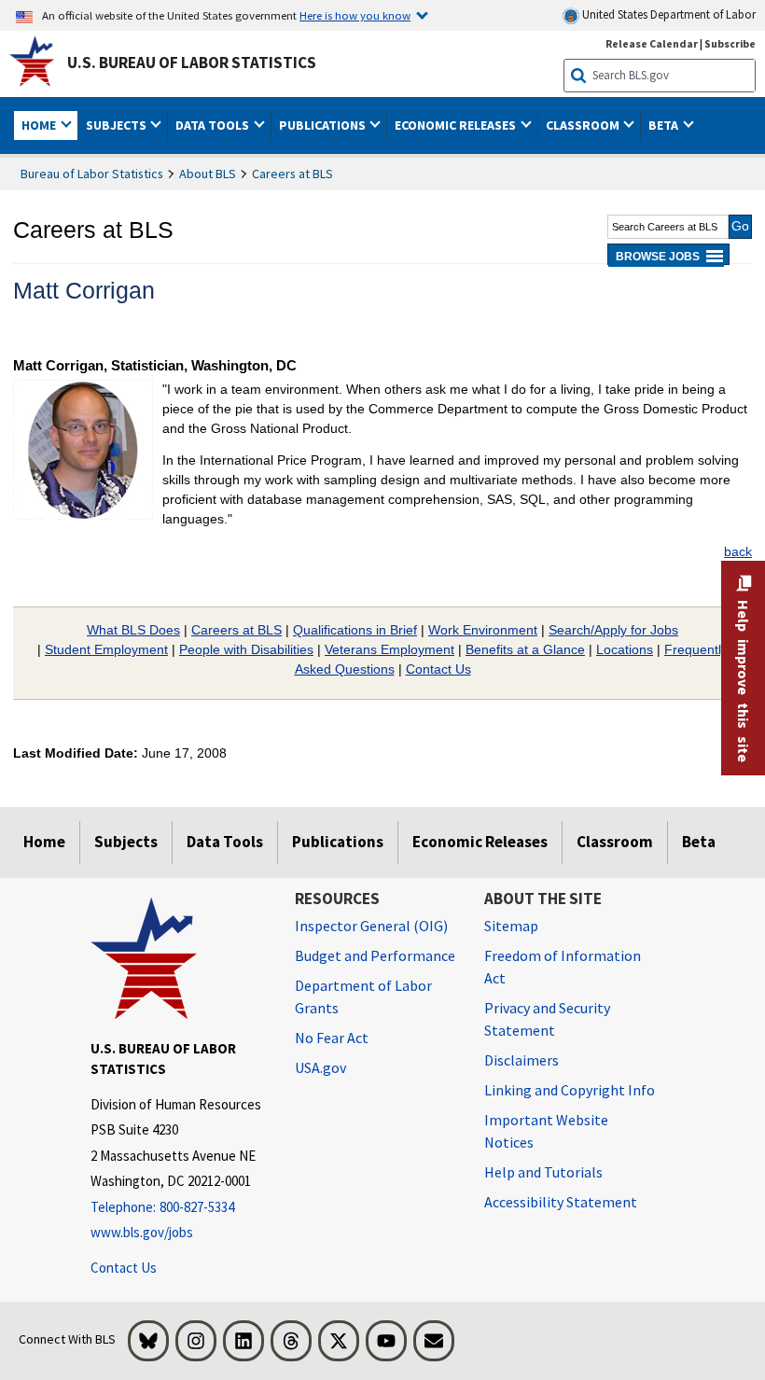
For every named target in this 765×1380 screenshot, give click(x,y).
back (738, 551)
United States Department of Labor (667, 14)
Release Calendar (651, 43)
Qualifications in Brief (355, 629)
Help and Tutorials (543, 1172)
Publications (337, 841)
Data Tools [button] (213, 125)
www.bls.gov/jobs (141, 1232)
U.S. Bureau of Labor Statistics (191, 62)
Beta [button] (664, 125)
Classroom (615, 841)
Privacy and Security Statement (547, 1018)
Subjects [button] (117, 125)
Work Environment (482, 629)
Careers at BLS (292, 173)
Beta (699, 841)
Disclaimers (521, 1060)
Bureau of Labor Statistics (92, 173)
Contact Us (438, 669)
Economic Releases (480, 841)
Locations (624, 649)
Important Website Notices (546, 1130)
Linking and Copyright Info (569, 1089)
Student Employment (106, 649)
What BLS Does (133, 629)
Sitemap (511, 925)
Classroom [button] (584, 125)
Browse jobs (658, 256)
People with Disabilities (246, 649)
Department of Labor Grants (363, 996)
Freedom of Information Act (562, 966)
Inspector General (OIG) (371, 925)
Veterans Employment (389, 649)
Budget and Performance (375, 955)
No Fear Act (332, 1037)
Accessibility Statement (560, 1201)
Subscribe (730, 43)
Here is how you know (354, 14)
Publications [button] (324, 125)
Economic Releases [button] (457, 125)
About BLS (207, 173)
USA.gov (320, 1067)
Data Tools (225, 841)
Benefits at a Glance (525, 649)
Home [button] (40, 125)
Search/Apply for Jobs (613, 629)
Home (44, 841)
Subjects (126, 841)
